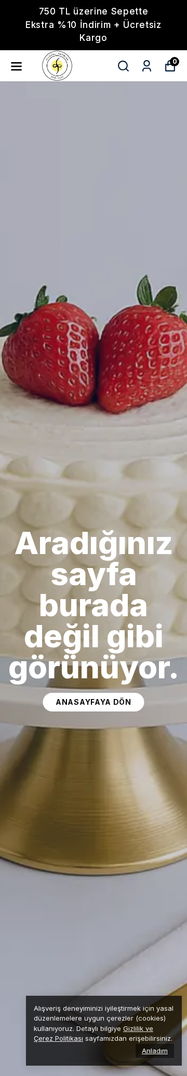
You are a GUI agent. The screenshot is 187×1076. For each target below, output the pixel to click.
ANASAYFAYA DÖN (93, 701)
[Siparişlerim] (146, 66)
